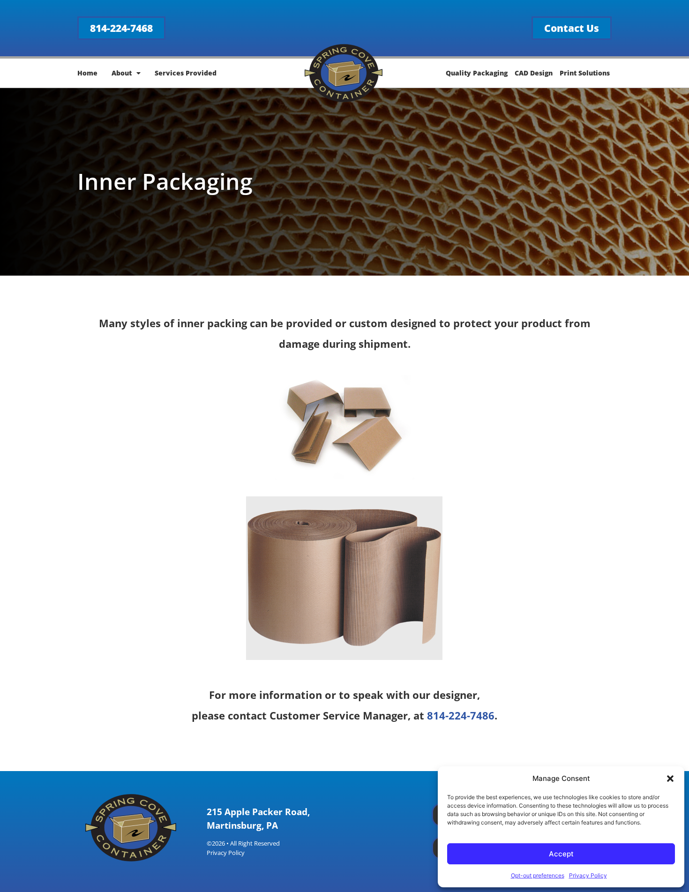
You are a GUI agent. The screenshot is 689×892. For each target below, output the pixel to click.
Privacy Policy (588, 875)
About (122, 72)
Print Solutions (585, 72)
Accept (561, 853)
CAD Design (534, 72)
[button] (670, 778)
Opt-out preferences (537, 875)
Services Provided (186, 72)
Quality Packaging (477, 72)
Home (87, 72)
